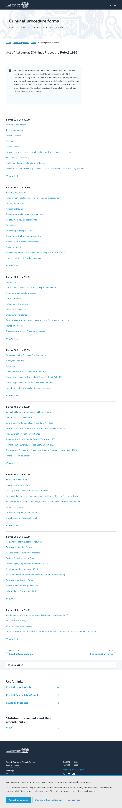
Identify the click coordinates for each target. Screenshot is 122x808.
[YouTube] (73, 774)
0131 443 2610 (72, 765)
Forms (33, 42)
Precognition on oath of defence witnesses (25, 331)
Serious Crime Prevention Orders (21, 558)
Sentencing (11, 282)
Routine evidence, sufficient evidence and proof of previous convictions (38, 320)
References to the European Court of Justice (26, 355)
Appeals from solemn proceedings (21, 219)
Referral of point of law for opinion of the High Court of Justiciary (36, 252)
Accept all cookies (18, 800)
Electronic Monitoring (16, 620)
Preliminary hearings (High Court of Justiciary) (27, 163)
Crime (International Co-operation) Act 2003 (26, 371)
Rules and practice (21, 42)
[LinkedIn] (69, 774)
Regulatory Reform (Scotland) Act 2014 (24, 541)
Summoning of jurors (15, 203)
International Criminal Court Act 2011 (23, 434)
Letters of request (14, 298)
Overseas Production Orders (19, 626)
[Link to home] (17, 4)
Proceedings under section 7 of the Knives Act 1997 (29, 382)
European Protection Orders (19, 547)
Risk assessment (13, 247)
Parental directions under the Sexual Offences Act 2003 (31, 439)
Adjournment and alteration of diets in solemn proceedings (32, 198)
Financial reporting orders (18, 455)
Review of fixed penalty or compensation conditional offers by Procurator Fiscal (42, 496)
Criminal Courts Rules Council (22, 695)
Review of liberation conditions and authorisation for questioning (35, 574)
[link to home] (17, 750)
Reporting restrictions (16, 507)
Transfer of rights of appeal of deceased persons (28, 388)
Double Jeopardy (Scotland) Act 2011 (23, 518)
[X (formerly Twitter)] (64, 774)
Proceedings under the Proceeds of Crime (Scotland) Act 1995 (34, 377)
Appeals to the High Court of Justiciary (23, 258)
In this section (15, 665)
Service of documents (16, 124)
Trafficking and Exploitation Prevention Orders (27, 563)
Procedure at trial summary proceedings (24, 236)
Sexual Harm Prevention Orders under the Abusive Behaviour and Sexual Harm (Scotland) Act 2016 (51, 631)
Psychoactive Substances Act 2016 (22, 569)
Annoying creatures (15, 360)
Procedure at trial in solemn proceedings (24, 214)
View (9, 727)
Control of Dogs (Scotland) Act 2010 (22, 512)
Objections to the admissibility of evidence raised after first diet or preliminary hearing (45, 168)
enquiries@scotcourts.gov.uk (74, 769)
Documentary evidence (16, 315)
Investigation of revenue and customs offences (27, 490)
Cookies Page (74, 800)
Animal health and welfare (18, 485)
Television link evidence (17, 304)
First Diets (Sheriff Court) (17, 157)
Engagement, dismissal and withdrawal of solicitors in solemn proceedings (39, 152)
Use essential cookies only (49, 800)
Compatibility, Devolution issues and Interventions (29, 412)
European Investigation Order (19, 580)
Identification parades (15, 326)
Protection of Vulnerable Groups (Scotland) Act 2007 (30, 445)
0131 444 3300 (72, 762)
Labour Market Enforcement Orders (22, 591)
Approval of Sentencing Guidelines (22, 585)
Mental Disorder (13, 135)
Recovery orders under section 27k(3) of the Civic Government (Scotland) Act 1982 (43, 501)
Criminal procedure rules (19, 687)
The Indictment (13, 146)
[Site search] (110, 5)
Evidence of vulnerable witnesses (21, 293)
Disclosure (11, 141)
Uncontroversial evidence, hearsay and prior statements (31, 287)
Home (8, 42)
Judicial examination (15, 130)
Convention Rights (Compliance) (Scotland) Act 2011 (29, 423)
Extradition (11, 366)
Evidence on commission (17, 309)
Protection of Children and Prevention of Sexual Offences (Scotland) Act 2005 (41, 450)
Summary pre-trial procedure (19, 230)
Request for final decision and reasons (23, 552)
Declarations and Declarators (19, 417)
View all (10, 176)
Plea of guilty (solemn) (16, 192)
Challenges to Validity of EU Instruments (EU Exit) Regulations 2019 (37, 615)
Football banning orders (17, 479)
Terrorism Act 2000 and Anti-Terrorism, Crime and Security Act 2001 (37, 428)
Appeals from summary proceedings (22, 241)
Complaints (11, 225)
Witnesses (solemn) (15, 209)
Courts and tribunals (17, 702)
